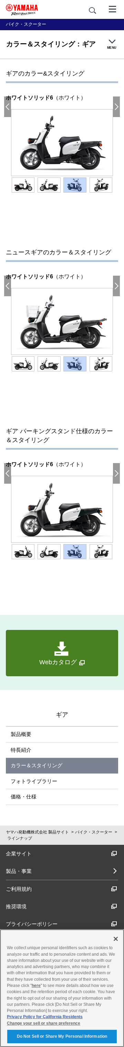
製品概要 (21, 734)
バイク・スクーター (93, 832)
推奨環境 (16, 906)
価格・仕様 (24, 796)
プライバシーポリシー (32, 924)
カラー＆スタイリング (36, 765)
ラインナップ (19, 838)
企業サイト (19, 853)
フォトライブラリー (34, 781)
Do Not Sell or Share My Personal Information (62, 1036)
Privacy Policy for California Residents (45, 1016)
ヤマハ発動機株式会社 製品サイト (37, 832)
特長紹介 (21, 750)
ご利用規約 (19, 889)
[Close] (115, 938)
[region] (62, 988)
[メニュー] (112, 8)
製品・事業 (19, 871)
